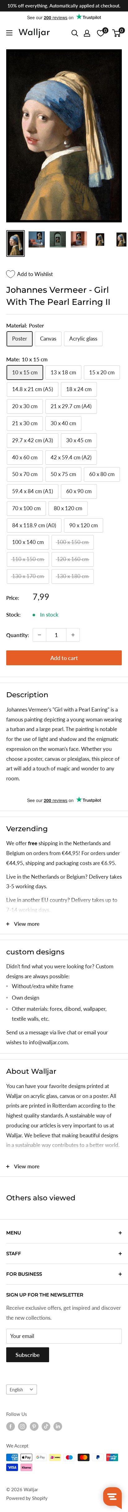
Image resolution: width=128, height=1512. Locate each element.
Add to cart (64, 657)
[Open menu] (9, 32)
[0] (117, 33)
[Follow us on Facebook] (10, 1426)
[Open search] (74, 33)
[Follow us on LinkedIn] (57, 1426)
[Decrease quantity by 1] (39, 634)
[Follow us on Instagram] (22, 1426)
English (16, 1389)
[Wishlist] (100, 33)
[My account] (87, 33)
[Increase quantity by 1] (73, 634)
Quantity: (17, 635)
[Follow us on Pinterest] (34, 1426)
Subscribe (28, 1354)
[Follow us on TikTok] (46, 1426)
